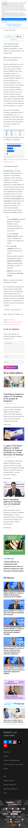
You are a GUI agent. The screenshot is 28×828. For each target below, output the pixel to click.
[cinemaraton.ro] (14, 817)
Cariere (6, 768)
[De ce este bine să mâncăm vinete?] (14, 544)
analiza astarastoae (11, 322)
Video (5, 793)
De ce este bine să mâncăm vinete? (14, 551)
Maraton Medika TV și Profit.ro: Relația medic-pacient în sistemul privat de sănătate (14, 594)
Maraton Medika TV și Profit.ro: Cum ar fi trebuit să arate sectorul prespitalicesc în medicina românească (14, 651)
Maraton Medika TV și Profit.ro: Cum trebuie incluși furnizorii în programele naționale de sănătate (14, 670)
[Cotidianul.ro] (14, 814)
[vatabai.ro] (20, 825)
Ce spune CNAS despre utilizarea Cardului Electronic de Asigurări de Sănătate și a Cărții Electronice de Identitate (13, 450)
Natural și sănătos (9, 780)
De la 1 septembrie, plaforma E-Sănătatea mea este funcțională (12, 501)
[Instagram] (15, 742)
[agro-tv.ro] (17, 821)
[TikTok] (19, 742)
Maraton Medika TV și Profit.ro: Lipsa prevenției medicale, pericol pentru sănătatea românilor (14, 631)
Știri (5, 776)
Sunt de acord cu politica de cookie (14, 19)
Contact (6, 756)
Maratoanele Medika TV (11, 789)
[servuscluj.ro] (13, 825)
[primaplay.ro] (23, 809)
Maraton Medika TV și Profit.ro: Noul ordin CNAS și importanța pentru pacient (14, 612)
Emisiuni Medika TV (10, 785)
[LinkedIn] (10, 742)
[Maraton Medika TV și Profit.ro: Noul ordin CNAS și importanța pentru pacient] (14, 604)
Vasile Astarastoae (15, 324)
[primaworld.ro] (9, 821)
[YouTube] (5, 745)
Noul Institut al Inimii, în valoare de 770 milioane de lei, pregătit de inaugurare (14, 397)
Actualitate (12, 320)
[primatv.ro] (4, 809)
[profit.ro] (5, 814)
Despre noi (7, 752)
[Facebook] (5, 742)
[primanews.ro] (17, 809)
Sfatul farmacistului (11, 682)
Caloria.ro (9, 558)
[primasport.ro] (14, 812)
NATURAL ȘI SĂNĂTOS (12, 537)
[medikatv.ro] (9, 816)
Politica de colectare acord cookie (13, 764)
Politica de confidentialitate (12, 760)
